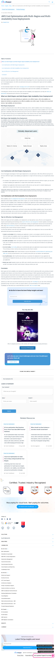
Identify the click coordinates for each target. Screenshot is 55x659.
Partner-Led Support (5, 575)
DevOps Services (5, 577)
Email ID (31, 398)
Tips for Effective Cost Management (10, 71)
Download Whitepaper (27, 348)
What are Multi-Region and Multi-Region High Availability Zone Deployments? (20, 61)
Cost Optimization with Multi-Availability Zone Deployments (15, 68)
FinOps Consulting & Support (7, 585)
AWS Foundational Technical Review (9, 590)
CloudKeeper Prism (5, 569)
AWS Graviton (4, 617)
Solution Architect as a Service (8, 588)
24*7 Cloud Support (5, 580)
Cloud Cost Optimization (8, 9)
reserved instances (10, 225)
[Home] (6, 2)
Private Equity (4, 614)
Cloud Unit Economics (6, 561)
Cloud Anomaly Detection (7, 564)
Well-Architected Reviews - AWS (8, 601)
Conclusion (4, 74)
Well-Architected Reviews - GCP (8, 603)
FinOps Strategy (20, 9)
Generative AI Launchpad (6, 554)
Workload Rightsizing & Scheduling (8, 593)
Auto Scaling (14, 247)
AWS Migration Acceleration (7, 619)
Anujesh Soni (6, 22)
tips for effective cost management (30, 221)
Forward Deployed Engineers (7, 606)
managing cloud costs (24, 86)
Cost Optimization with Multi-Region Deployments (13, 64)
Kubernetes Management (6, 559)
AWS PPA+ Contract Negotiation (8, 556)
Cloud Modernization (5, 598)
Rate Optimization (5, 551)
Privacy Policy (20, 655)
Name (3, 398)
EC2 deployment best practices (18, 198)
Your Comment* (5, 387)
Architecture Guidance (6, 583)
